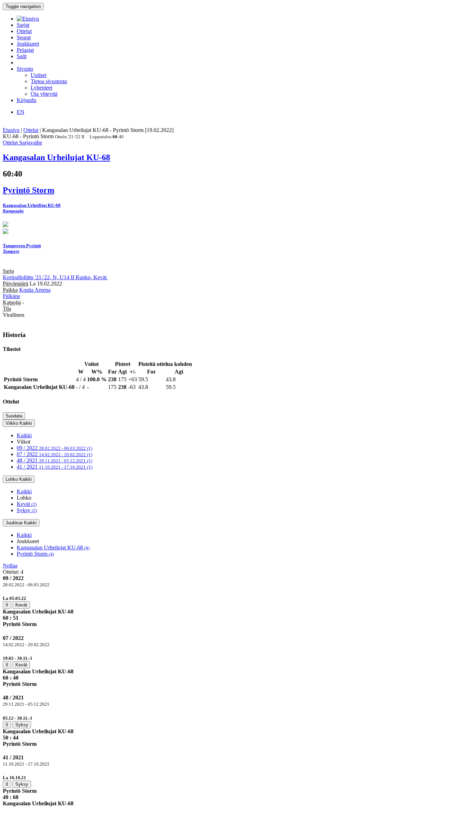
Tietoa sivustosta (49, 81)
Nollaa (10, 566)
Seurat (24, 37)
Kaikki (24, 435)
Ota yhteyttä (44, 94)
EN (20, 112)
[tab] (238, 611)
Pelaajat (25, 50)
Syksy (27, 510)
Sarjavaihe (30, 143)
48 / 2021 (54, 460)
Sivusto (25, 69)
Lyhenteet (41, 88)
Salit (21, 56)
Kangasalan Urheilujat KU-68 (53, 547)
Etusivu (11, 130)
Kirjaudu (26, 100)
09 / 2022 (54, 448)
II (7, 605)
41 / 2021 (54, 467)
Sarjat (23, 25)
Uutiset (38, 75)
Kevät (27, 504)
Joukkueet (28, 44)
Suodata (14, 415)
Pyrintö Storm (35, 554)
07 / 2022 (54, 454)
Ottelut (24, 31)
